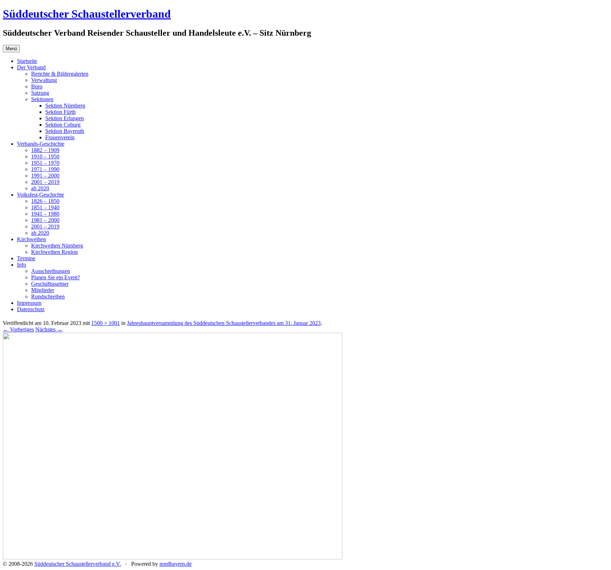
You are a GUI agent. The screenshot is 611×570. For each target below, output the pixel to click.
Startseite (27, 61)
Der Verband (31, 67)
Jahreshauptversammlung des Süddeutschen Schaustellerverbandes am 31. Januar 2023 (224, 323)
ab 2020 (40, 188)
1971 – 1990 (45, 169)
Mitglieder (42, 290)
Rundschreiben (48, 296)
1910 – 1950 (45, 156)
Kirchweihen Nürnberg (57, 246)
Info (21, 265)
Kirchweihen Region (54, 252)
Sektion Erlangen (64, 118)
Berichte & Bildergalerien (59, 74)
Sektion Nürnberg (65, 106)
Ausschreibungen (50, 271)
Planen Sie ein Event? (55, 277)
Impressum (29, 303)
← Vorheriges (18, 329)
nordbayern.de (175, 564)
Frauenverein (60, 137)
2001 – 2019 (45, 182)
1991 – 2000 (45, 176)
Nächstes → (49, 329)
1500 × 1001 (105, 323)
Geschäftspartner (50, 284)
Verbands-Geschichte (40, 144)
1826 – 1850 (45, 201)
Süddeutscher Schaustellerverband (87, 13)
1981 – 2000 (45, 220)
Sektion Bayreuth (64, 131)
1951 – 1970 (45, 163)
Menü (11, 48)
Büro (36, 86)
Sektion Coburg (63, 125)
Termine (26, 258)
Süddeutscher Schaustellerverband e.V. (77, 564)
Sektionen (42, 99)
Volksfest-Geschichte (40, 195)
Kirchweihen (31, 239)
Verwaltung (44, 80)
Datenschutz (31, 309)
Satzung (40, 93)
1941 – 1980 (45, 214)
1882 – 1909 (45, 150)
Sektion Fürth (60, 112)
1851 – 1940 (45, 207)
